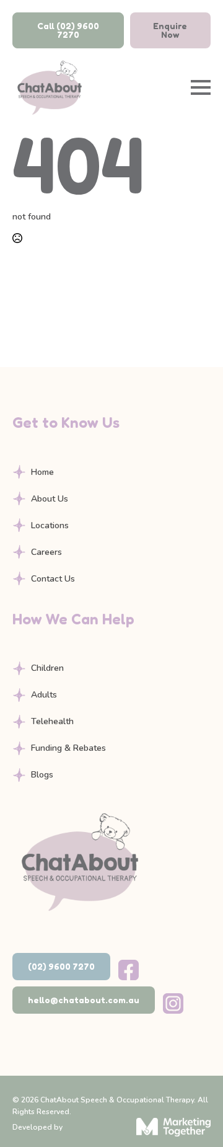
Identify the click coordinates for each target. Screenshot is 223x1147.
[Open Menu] (201, 87)
